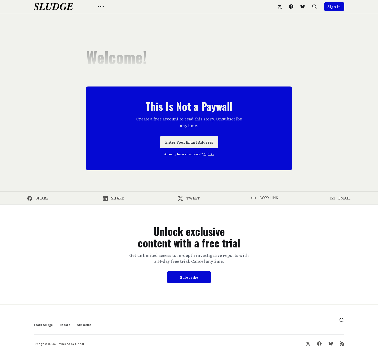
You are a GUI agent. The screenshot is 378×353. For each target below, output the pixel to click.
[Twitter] (280, 6)
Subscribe (189, 277)
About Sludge (43, 324)
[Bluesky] (302, 6)
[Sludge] (53, 6)
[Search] (314, 6)
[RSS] (342, 343)
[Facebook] (291, 6)
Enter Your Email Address (189, 142)
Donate (65, 324)
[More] (101, 7)
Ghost (79, 343)
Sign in (334, 6)
